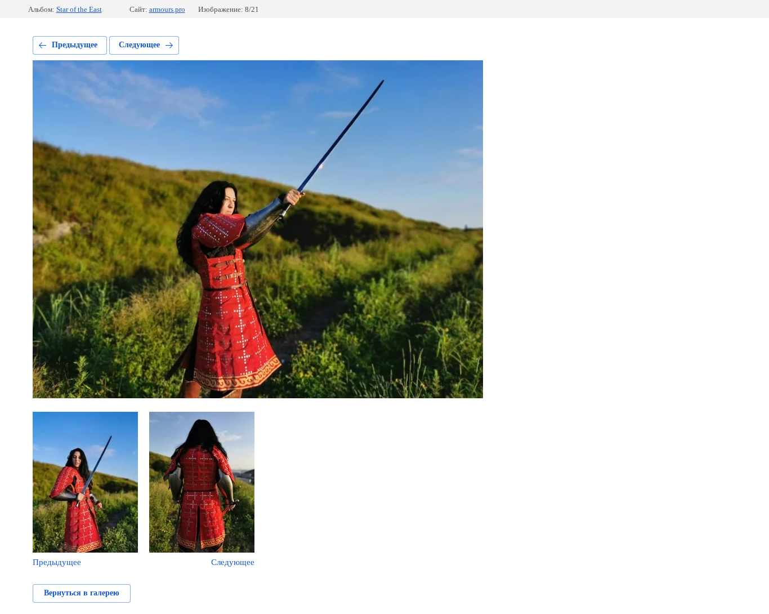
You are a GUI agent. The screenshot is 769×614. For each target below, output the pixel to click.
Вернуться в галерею (81, 593)
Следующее (139, 45)
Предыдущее (74, 45)
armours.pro (167, 9)
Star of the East (79, 9)
